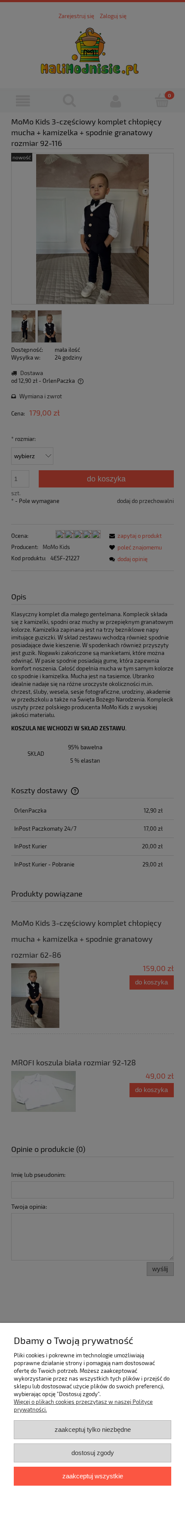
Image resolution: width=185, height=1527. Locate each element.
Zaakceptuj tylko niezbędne (93, 1429)
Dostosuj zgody (92, 1452)
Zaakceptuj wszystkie (92, 1476)
